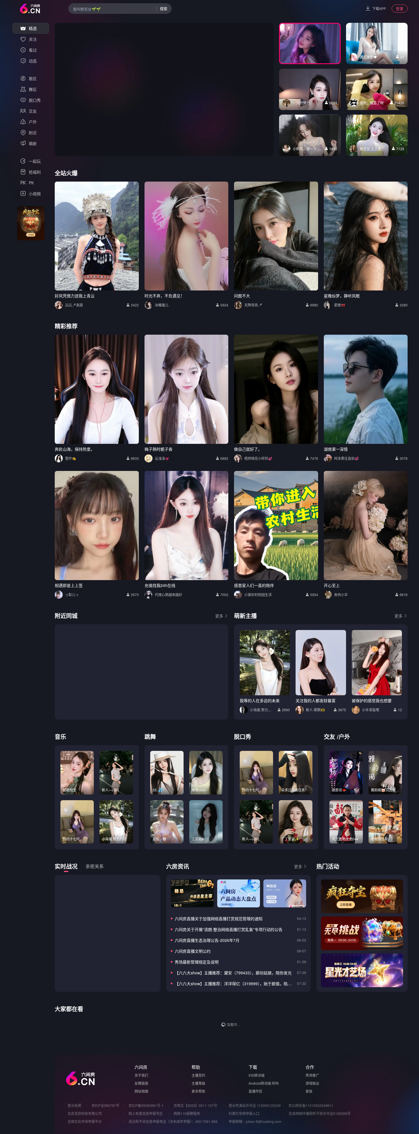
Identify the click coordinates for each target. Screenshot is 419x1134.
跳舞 (150, 736)
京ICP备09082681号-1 (146, 1105)
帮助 (196, 1067)
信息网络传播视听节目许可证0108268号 (320, 1113)
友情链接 (141, 1083)
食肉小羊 (341, 594)
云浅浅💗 (162, 458)
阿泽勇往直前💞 (346, 458)
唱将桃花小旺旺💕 (258, 458)
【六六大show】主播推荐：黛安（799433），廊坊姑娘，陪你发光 (233, 973)
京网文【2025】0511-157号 (195, 1105)
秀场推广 (312, 1075)
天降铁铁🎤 (253, 304)
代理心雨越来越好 (168, 594)
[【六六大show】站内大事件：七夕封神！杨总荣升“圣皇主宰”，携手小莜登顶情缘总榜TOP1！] (192, 893)
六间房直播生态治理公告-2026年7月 (207, 940)
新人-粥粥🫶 (315, 709)
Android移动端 (260, 1083)
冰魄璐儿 (161, 304)
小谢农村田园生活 (258, 594)
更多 (219, 616)
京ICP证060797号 (105, 1105)
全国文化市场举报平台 (85, 1121)
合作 (310, 1067)
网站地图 (141, 1091)
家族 (309, 1091)
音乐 (60, 736)
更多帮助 (198, 1091)
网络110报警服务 (187, 1113)
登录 (399, 8)
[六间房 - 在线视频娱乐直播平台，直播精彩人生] (30, 8)
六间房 (141, 1067)
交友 (329, 736)
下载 (253, 1067)
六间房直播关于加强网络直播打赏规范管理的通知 (219, 918)
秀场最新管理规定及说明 (197, 962)
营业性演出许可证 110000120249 (255, 1105)
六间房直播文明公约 (193, 951)
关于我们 (141, 1075)
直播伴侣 (255, 1091)
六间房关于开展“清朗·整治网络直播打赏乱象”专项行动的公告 (228, 929)
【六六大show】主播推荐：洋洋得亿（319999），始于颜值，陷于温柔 (235, 983)
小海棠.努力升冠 (262, 709)
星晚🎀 (339, 304)
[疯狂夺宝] (362, 896)
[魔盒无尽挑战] (362, 933)
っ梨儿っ (72, 594)
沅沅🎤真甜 (74, 304)
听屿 (275, 1083)
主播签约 (198, 1075)
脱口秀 (242, 736)
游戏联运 (312, 1083)
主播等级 (198, 1083)
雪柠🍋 (70, 458)
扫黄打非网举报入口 (244, 1113)
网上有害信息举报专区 (146, 1113)
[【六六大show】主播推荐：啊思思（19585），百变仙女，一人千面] (284, 893)
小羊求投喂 (370, 709)
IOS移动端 (257, 1075)
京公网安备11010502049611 (310, 1105)
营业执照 (74, 1105)
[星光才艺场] (362, 970)
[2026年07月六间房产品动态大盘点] (238, 893)
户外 (344, 736)
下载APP (379, 8)
